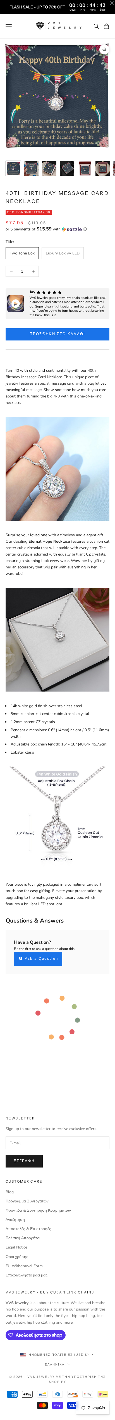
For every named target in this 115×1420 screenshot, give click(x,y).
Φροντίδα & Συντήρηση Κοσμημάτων (38, 1210)
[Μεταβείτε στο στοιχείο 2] (31, 168)
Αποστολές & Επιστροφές (28, 1228)
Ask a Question (40, 958)
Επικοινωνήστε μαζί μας (26, 1275)
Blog (10, 1192)
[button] (57, 229)
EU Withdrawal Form (24, 1266)
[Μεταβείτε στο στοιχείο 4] (67, 168)
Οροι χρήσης (17, 1256)
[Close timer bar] (112, 3)
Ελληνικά (54, 1364)
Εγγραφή (24, 1161)
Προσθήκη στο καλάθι (57, 334)
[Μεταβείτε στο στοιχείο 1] (13, 168)
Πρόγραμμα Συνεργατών (27, 1201)
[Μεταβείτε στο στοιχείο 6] (103, 168)
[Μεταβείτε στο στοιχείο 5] (85, 168)
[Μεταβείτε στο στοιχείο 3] (49, 168)
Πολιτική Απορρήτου (24, 1238)
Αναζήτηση (15, 1219)
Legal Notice (16, 1247)
